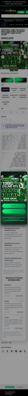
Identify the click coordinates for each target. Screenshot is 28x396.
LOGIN (14, 205)
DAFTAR (14, 211)
